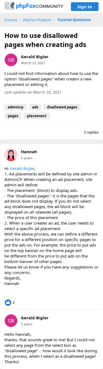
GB (11, 60)
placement (36, 115)
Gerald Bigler (35, 56)
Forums (10, 20)
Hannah (29, 151)
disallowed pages (62, 107)
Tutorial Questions (74, 20)
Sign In (84, 6)
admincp (15, 107)
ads (35, 107)
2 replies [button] (91, 132)
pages (13, 115)
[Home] (33, 6)
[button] (9, 302)
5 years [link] (26, 157)
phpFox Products (37, 20)
